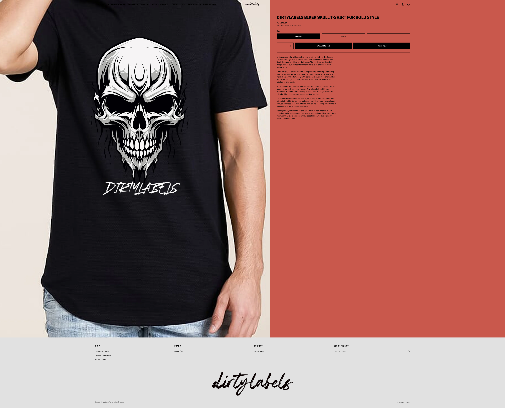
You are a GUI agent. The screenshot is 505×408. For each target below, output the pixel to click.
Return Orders (100, 359)
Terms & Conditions (103, 355)
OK (409, 351)
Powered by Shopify (116, 402)
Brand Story (179, 351)
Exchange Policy (102, 351)
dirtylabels (104, 402)
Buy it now (381, 46)
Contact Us (259, 351)
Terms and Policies (403, 402)
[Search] (397, 4)
